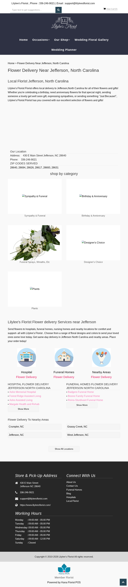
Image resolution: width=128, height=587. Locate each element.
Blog (68, 493)
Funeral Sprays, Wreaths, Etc (35, 262)
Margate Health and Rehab (24, 404)
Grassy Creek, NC (77, 426)
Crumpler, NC (16, 426)
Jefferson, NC (16, 435)
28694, (22, 167)
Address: (15, 155)
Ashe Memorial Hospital (22, 392)
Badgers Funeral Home (81, 392)
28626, (31, 167)
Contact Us (72, 485)
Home (23, 39)
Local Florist (72, 501)
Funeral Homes (74, 489)
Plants (35, 308)
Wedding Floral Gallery (92, 39)
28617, (39, 167)
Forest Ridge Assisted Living (25, 396)
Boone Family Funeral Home (84, 396)
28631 (55, 167)
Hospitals (71, 497)
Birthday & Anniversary (93, 215)
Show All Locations (64, 449)
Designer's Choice (93, 262)
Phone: (14, 159)
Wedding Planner (64, 49)
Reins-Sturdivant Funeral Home (85, 400)
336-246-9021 (47, 3)
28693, (47, 167)
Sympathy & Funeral (34, 215)
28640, (14, 167)
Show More (23, 409)
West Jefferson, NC (78, 435)
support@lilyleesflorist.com (80, 3)
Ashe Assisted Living (20, 400)
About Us (71, 482)
